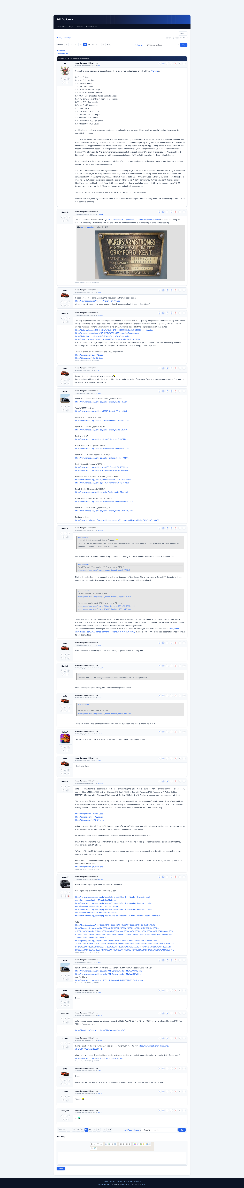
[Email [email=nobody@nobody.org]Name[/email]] (106, 1144)
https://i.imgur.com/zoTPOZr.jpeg (89, 817)
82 (76, 44)
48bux (65, 1038)
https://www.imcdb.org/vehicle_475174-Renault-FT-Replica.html (101, 420)
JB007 (65, 391)
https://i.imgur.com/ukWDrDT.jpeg (89, 820)
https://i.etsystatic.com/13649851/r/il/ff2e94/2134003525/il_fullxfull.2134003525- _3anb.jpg (114, 330)
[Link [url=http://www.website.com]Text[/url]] (109, 1144)
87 (97, 44)
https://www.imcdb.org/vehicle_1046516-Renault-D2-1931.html (101, 470)
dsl (65, 64)
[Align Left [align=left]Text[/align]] (120, 1144)
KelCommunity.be (103, 1184)
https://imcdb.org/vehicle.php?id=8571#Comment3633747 (100, 1030)
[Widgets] (140, 1144)
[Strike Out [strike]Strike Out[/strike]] (101, 1144)
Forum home (61, 26)
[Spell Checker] (95, 1148)
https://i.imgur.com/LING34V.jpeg (89, 814)
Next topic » (61, 51)
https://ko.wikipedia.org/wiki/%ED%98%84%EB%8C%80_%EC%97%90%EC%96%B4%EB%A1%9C (115, 925)
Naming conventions (64, 38)
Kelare (144, 1184)
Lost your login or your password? (129, 1181)
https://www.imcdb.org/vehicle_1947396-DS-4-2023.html (99, 1058)
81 (72, 44)
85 (89, 44)
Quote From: (81, 537)
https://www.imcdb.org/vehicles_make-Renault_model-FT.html (101, 402)
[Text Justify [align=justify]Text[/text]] (129, 1144)
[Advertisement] (122, 7)
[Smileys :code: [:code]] (143, 1144)
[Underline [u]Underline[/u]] (98, 1144)
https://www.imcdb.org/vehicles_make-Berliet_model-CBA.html (101, 492)
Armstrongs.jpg (87, 227)
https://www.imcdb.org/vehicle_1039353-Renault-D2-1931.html (101, 467)
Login (71, 26)
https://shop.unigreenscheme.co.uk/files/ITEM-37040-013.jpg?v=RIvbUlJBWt (107, 339)
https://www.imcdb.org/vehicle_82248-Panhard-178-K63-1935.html (103, 480)
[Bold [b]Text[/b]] (92, 1144)
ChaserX (65, 877)
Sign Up (112, 1181)
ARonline (154, 71)
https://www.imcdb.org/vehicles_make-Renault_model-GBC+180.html (104, 511)
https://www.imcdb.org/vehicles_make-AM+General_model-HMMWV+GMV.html (108, 974)
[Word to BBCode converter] (149, 1144)
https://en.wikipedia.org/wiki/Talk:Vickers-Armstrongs (97, 301)
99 (103, 44)
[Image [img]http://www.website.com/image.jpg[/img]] (115, 1144)
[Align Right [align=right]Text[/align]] (126, 1144)
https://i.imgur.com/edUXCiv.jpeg (89, 358)
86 (93, 44)
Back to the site (91, 26)
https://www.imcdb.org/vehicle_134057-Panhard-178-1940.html (102, 483)
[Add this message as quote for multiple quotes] (171, 63)
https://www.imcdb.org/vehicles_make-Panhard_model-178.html (102, 458)
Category (138, 45)
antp (65, 290)
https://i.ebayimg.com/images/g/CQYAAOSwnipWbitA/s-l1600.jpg (102, 336)
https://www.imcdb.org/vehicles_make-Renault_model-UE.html (101, 430)
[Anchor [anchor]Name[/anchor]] (112, 1144)
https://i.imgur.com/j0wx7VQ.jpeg (89, 355)
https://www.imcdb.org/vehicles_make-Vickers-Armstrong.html (134, 219)
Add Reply (128, 1130)
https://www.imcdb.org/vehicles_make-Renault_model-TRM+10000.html (105, 501)
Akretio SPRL (127, 1184)
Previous (60, 44)
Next (108, 44)
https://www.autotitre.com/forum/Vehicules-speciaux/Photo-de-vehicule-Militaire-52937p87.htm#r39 (117, 520)
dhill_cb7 (65, 1013)
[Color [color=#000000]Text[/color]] (135, 1144)
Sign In (105, 1181)
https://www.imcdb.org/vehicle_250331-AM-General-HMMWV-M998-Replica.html (109, 980)
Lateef (65, 732)
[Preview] (92, 1148)
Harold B (65, 212)
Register (80, 26)
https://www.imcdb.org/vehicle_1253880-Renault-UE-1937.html (101, 439)
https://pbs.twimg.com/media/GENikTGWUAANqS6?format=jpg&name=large (107, 333)
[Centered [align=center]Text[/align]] (123, 1144)
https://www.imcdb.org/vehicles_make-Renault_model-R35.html (101, 448)
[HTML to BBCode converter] (146, 1144)
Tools (182, 33)
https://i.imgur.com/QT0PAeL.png (89, 867)
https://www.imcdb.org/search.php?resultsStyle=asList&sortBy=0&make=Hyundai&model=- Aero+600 (117, 916)
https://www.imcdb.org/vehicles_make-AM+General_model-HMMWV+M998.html (108, 971)
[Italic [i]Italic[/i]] (95, 1144)
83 (81, 44)
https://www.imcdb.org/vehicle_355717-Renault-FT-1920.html (101, 411)
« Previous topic (63, 53)
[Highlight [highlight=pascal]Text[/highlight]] (137, 1144)
